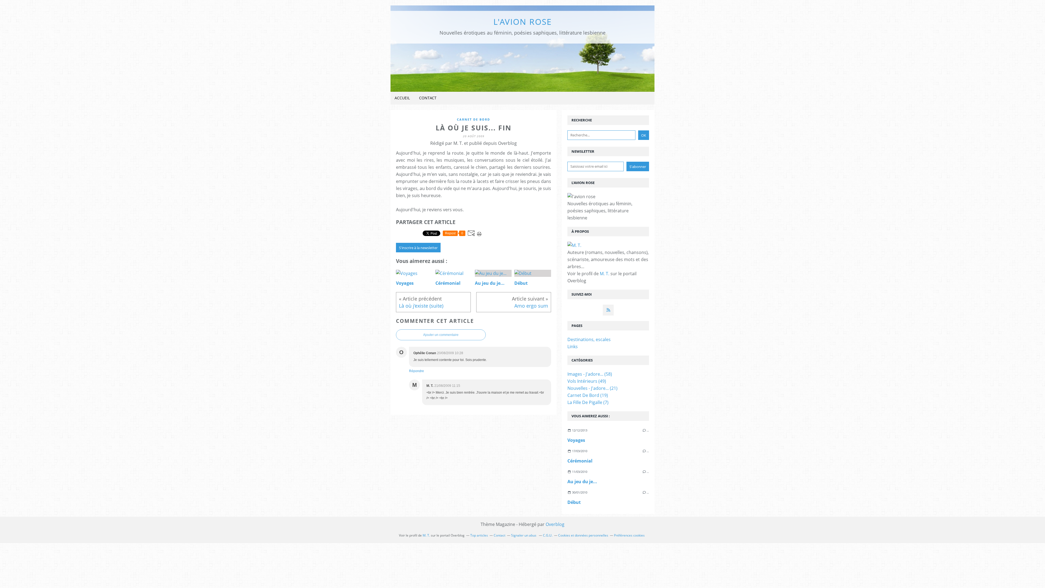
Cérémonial (579, 461)
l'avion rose (522, 21)
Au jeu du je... (582, 482)
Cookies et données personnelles (583, 535)
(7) (587, 402)
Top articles (479, 535)
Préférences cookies (629, 535)
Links (572, 347)
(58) (589, 374)
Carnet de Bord (473, 119)
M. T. (604, 274)
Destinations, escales (589, 339)
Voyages (576, 440)
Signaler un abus (524, 535)
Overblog (555, 524)
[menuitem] (402, 98)
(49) (586, 381)
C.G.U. (547, 535)
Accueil (402, 97)
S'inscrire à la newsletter (418, 247)
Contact (428, 97)
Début (574, 502)
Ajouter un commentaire (441, 335)
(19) (587, 395)
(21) (592, 388)
